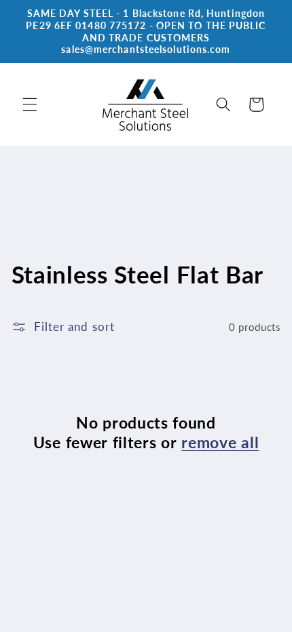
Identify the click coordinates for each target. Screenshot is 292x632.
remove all (220, 442)
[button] (30, 104)
